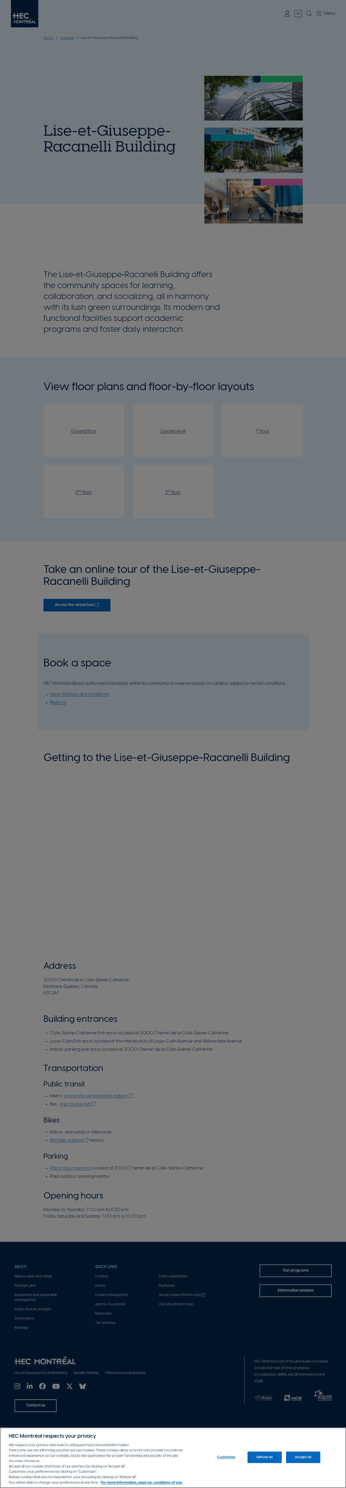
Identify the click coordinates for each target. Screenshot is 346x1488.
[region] (173, 1458)
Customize (226, 1457)
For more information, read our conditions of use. (141, 1482)
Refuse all (264, 1457)
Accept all (303, 1457)
